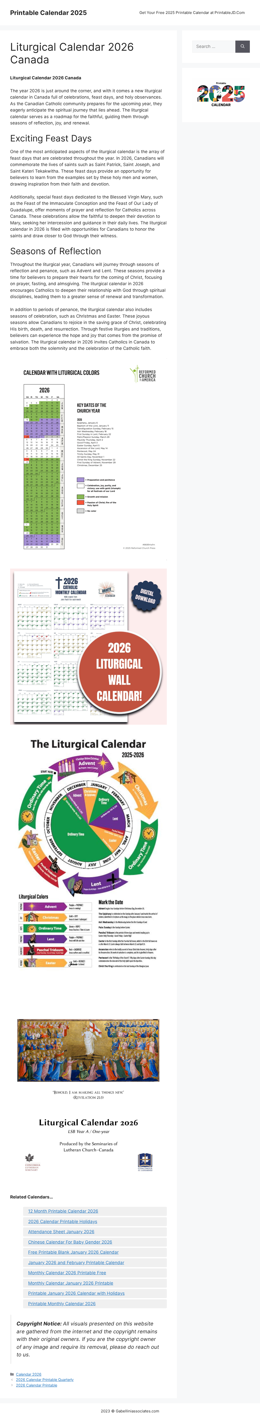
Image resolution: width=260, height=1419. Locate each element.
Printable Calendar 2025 (48, 12)
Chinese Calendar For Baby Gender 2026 (70, 1242)
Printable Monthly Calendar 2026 (62, 1303)
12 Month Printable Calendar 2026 (63, 1211)
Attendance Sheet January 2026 (61, 1231)
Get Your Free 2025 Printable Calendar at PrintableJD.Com (192, 12)
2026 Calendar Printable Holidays (62, 1221)
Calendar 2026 (28, 1374)
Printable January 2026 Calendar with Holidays (76, 1293)
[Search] (242, 47)
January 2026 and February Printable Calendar (76, 1262)
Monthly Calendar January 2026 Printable (70, 1283)
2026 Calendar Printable (36, 1385)
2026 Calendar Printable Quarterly (45, 1379)
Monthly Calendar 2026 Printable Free (67, 1272)
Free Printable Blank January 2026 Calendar (73, 1252)
